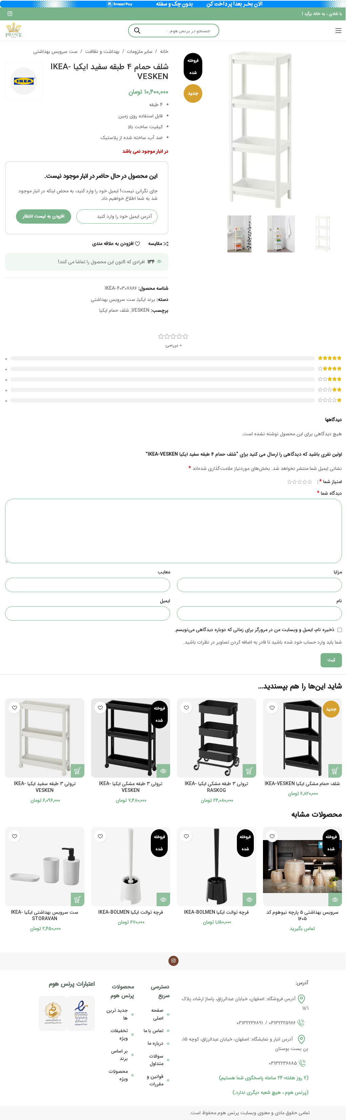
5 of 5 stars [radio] (289, 481)
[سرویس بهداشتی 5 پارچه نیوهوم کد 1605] (302, 866)
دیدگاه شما (329, 493)
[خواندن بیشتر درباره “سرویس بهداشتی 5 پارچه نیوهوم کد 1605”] (335, 899)
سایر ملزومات (139, 51)
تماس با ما (153, 1030)
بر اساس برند (119, 1054)
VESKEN (140, 310)
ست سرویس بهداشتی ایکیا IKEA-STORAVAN (44, 916)
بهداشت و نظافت (102, 51)
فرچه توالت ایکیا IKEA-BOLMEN (216, 912)
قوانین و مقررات (155, 1080)
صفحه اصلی (157, 1014)
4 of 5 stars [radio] (294, 481)
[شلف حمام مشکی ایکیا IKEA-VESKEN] (302, 738)
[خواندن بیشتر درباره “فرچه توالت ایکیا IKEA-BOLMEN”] (249, 899)
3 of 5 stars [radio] (299, 481)
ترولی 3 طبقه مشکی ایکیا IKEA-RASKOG (216, 787)
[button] (335, 771)
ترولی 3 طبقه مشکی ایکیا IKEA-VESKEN (130, 787)
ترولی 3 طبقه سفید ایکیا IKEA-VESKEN (45, 787)
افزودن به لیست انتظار (43, 216)
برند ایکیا (146, 299)
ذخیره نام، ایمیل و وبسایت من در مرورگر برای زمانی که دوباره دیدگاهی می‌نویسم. (254, 629)
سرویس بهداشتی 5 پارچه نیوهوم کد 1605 (302, 916)
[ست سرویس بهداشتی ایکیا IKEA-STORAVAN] (44, 866)
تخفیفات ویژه (119, 1034)
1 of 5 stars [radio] (309, 481)
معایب (164, 572)
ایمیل (165, 601)
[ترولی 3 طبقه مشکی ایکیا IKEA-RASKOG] (216, 738)
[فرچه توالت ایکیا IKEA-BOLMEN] (216, 866)
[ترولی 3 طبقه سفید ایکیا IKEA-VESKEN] (44, 738)
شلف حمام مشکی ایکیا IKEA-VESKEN (302, 783)
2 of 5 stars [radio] (304, 481)
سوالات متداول (156, 1059)
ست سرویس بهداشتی (55, 51)
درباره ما (155, 1043)
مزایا (338, 572)
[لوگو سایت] (13, 30)
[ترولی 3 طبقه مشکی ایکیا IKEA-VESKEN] (130, 738)
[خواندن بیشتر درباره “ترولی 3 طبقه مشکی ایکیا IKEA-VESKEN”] (163, 771)
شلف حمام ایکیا (114, 310)
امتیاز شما (330, 482)
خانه (164, 51)
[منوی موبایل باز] (338, 30)
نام (339, 601)
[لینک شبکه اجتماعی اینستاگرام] (9, 13)
